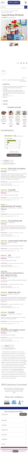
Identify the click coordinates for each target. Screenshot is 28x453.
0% (19, 146)
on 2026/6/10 (14, 170)
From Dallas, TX (9, 294)
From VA (8, 170)
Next (15, 163)
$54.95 (3, 123)
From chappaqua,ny (9, 257)
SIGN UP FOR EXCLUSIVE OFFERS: (13, 411)
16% (20, 142)
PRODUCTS (4, 430)
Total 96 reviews (8, 138)
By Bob (2, 242)
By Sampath (3, 314)
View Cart (24, 77)
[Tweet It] (23, 63)
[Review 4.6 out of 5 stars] (4, 17)
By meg (2, 257)
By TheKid (3, 331)
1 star (5, 148)
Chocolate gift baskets (17, 369)
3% (19, 148)
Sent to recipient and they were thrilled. (9, 195)
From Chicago (8, 242)
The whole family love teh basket (8, 335)
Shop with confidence (14, 396)
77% (20, 140)
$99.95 (18, 124)
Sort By (2, 160)
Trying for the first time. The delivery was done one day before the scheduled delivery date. (13, 318)
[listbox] (14, 44)
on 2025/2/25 (17, 257)
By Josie (2, 208)
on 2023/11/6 (19, 314)
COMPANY (4, 439)
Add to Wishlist (23, 81)
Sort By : (2, 345)
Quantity (3, 70)
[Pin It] (26, 63)
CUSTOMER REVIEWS (7, 130)
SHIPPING (5, 104)
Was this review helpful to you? (7, 185)
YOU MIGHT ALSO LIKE (14, 107)
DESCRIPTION (6, 84)
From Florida (9, 331)
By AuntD (3, 294)
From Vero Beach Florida (10, 208)
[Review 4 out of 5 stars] (4, 255)
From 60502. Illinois (11, 314)
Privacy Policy (22, 451)
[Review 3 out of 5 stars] (4, 204)
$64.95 (24, 126)
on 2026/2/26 (19, 208)
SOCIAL (3, 444)
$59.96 (17, 123)
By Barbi (2, 191)
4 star (5, 142)
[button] (14, 30)
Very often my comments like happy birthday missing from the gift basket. (14, 280)
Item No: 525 (24, 68)
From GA (6, 222)
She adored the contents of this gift (8, 260)
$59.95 (10, 126)
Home (2, 10)
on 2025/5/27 (12, 222)
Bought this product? (14, 151)
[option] (11, 44)
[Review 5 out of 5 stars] (4, 168)
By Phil (2, 276)
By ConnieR (3, 170)
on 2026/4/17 (16, 191)
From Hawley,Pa (8, 191)
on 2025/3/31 (14, 242)
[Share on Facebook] (20, 63)
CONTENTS (5, 101)
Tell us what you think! (14, 152)
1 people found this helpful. (6, 184)
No (18, 185)
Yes (15, 185)
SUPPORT (4, 420)
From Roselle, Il (7, 276)
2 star (5, 146)
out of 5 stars (18, 135)
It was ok (3, 211)
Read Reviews (12, 17)
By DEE (2, 222)
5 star (5, 140)
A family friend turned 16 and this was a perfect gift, (12, 246)
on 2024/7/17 (15, 276)
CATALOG (4, 434)
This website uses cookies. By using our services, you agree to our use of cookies (14, 450)
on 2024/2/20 (16, 294)
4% (19, 144)
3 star (5, 144)
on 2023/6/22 (15, 331)
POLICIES (3, 425)
